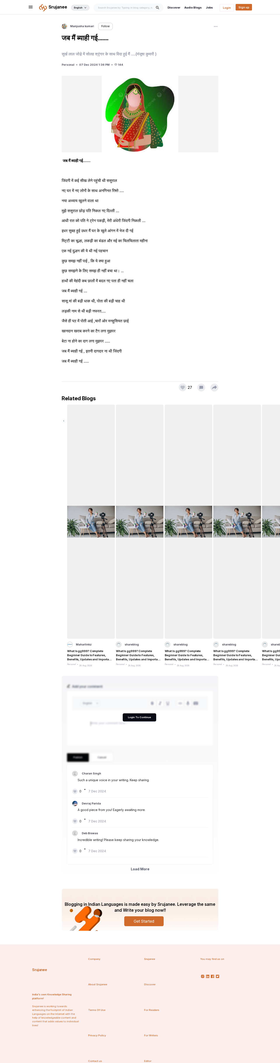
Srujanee (39, 970)
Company (94, 959)
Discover (174, 7)
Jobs (209, 7)
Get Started (144, 921)
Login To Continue (139, 717)
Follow (105, 26)
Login (227, 7)
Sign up (243, 7)
